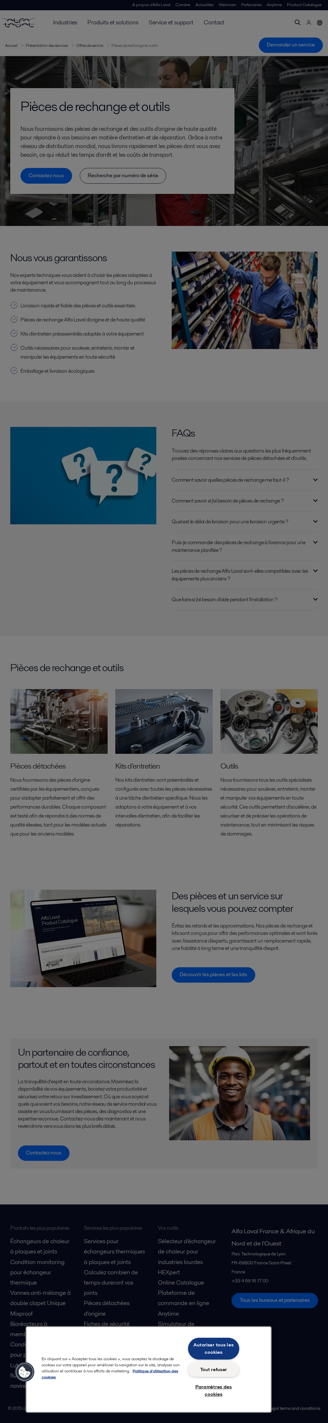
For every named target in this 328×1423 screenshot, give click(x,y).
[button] (24, 1372)
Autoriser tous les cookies (213, 1348)
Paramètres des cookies (213, 1390)
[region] (149, 1369)
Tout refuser (213, 1369)
